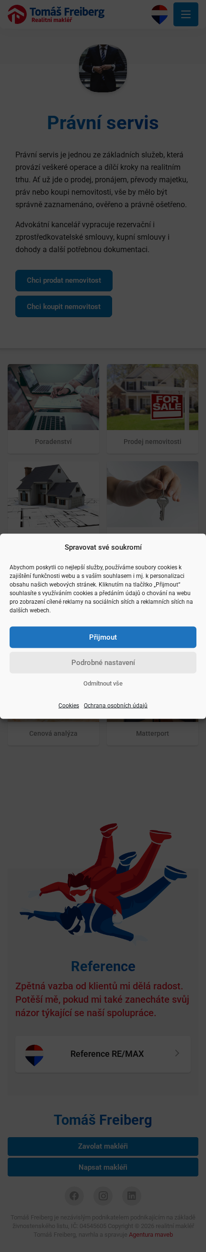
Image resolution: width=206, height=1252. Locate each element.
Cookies (68, 705)
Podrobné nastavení (103, 662)
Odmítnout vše (103, 683)
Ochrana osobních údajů (116, 705)
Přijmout (103, 637)
